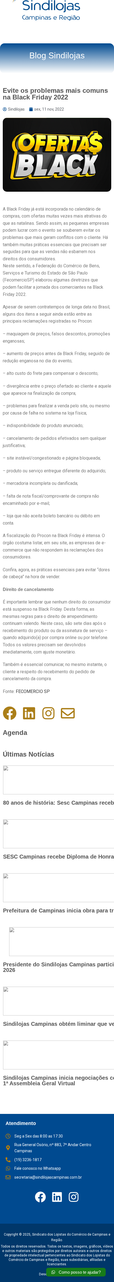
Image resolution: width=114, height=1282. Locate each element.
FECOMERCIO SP (32, 691)
